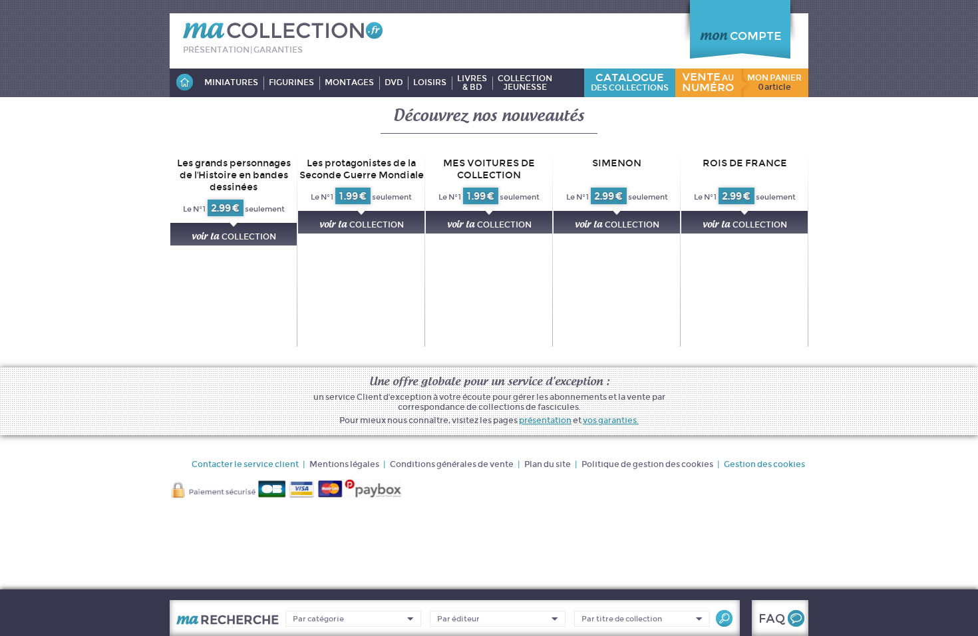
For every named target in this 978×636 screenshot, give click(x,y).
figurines (291, 82)
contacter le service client (245, 464)
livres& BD (472, 83)
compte (741, 36)
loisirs (429, 82)
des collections (630, 81)
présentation (216, 50)
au (708, 82)
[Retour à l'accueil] (184, 82)
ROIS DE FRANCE (745, 163)
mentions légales (344, 464)
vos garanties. (611, 420)
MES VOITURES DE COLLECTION (489, 169)
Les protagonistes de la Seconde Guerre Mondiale (361, 169)
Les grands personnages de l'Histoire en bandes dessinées (234, 175)
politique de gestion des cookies (647, 464)
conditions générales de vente (452, 464)
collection (234, 236)
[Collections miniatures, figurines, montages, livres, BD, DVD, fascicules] (283, 41)
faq (771, 618)
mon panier (774, 82)
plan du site (547, 464)
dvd (394, 82)
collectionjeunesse (525, 83)
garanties (278, 50)
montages (349, 82)
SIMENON (616, 163)
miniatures (231, 82)
